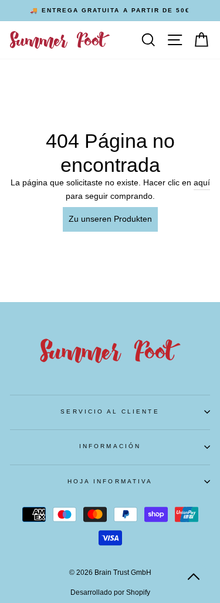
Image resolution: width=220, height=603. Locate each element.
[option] (110, 10)
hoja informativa (110, 481)
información (110, 446)
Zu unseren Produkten (110, 219)
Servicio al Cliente (109, 411)
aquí (202, 182)
